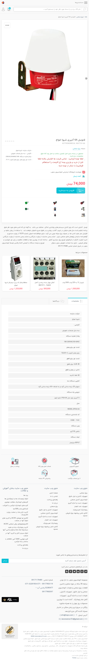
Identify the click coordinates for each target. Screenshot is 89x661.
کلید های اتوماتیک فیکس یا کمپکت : (15, 505)
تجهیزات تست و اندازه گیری (77, 503)
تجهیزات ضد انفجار (80, 506)
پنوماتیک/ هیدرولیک (80, 510)
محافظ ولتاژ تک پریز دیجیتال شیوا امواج (16, 284)
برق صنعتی (76, 149)
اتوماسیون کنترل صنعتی (78, 500)
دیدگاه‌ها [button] (56, 301)
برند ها (25, 495)
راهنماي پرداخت (52, 500)
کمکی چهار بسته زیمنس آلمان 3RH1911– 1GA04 (44, 284)
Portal (74, 658)
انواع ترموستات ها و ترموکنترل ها (16, 499)
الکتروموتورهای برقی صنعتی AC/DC (16, 524)
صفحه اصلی (53, 493)
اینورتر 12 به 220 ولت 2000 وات (73, 283)
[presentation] (86, 78)
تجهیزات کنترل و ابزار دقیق (78, 496)
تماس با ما (54, 496)
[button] (8, 9)
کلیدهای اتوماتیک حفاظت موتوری (16, 502)
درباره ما (55, 503)
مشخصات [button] (75, 301)
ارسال (5, 561)
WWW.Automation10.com (39, 636)
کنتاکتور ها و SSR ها (20, 509)
